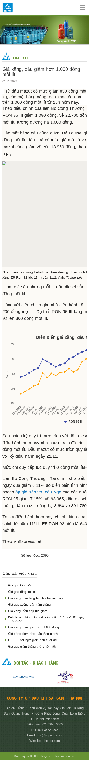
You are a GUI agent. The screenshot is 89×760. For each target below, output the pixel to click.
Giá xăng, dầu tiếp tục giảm (27, 611)
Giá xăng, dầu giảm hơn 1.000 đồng (33, 627)
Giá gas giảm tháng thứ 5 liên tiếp (32, 646)
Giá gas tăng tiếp (20, 585)
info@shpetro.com (49, 735)
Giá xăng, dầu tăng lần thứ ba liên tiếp (35, 598)
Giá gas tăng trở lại (22, 592)
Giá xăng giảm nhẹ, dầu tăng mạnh (33, 633)
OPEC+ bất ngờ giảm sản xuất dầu (33, 640)
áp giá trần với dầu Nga (38, 492)
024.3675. (49, 724)
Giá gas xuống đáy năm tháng (29, 604)
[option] (23, 677)
